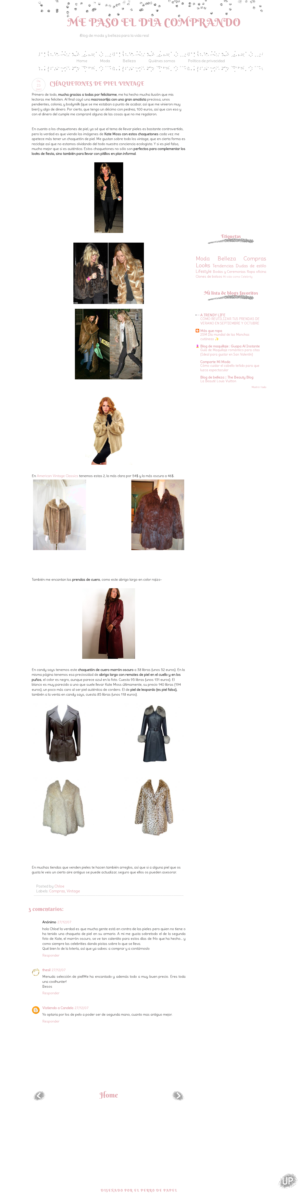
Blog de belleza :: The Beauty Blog (226, 377)
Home (81, 60)
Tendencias (223, 265)
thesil (46, 970)
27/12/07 (64, 922)
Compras (57, 890)
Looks (203, 265)
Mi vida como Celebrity (238, 276)
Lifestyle (204, 271)
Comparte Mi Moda (215, 362)
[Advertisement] (233, 109)
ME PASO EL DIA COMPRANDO (154, 22)
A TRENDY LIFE (212, 315)
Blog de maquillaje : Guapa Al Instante (230, 346)
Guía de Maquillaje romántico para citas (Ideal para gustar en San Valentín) (230, 352)
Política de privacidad (206, 60)
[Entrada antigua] (178, 1099)
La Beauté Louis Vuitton (218, 381)
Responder (50, 955)
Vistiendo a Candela (57, 1008)
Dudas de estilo (251, 265)
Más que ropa (211, 330)
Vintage (73, 890)
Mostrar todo (259, 387)
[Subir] (288, 1181)
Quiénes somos (162, 60)
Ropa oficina (256, 271)
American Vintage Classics (58, 476)
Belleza (129, 60)
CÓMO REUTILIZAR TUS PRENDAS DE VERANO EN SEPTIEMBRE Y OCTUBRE (230, 321)
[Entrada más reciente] (39, 1099)
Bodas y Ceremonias (229, 271)
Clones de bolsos (209, 276)
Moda (105, 60)
